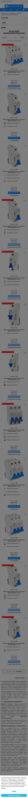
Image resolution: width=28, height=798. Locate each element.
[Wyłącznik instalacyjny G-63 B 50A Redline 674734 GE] (4, 491)
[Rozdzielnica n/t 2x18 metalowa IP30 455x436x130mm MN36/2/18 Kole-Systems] (4, 126)
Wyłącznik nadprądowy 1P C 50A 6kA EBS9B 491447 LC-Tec (14, 172)
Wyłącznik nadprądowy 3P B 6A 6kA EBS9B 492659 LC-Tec (14, 430)
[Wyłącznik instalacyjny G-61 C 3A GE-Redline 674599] (4, 333)
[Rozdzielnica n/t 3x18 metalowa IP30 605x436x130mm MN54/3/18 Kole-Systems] (4, 181)
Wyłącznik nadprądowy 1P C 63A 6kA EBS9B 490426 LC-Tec (14, 120)
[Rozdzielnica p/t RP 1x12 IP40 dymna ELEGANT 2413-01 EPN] (4, 385)
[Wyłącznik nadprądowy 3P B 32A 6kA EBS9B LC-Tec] (4, 436)
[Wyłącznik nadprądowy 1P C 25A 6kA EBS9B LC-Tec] (4, 284)
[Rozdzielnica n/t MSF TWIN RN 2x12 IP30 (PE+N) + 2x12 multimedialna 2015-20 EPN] (4, 233)
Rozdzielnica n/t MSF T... (13, 233)
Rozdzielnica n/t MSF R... (13, 433)
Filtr (22, 37)
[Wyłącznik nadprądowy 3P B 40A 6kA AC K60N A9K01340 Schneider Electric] (4, 543)
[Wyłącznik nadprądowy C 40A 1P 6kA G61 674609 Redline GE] (4, 229)
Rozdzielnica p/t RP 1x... (12, 385)
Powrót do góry (20, 678)
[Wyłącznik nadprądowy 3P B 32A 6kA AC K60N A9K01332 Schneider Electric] (4, 595)
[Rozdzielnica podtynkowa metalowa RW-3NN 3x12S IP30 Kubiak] (4, 546)
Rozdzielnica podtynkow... (13, 546)
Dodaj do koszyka (14, 86)
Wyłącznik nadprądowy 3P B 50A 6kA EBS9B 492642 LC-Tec (14, 485)
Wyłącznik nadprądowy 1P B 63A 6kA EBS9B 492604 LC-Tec (14, 592)
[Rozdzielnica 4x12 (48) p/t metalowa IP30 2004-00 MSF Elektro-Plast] (4, 488)
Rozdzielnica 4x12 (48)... (13, 488)
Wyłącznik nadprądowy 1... (13, 74)
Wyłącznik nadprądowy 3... (13, 123)
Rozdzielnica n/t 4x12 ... (12, 598)
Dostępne (9, 38)
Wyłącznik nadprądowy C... (14, 229)
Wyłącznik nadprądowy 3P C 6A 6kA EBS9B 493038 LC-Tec (14, 71)
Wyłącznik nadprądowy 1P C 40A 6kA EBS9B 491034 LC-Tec (14, 226)
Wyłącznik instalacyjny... (13, 175)
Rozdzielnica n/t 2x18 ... (12, 126)
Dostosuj (3, 788)
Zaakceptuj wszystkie (14, 795)
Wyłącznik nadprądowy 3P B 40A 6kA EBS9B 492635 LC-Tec (14, 540)
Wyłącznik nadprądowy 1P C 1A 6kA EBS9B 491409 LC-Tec (14, 379)
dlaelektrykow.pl (23, 767)
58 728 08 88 (9, 1)
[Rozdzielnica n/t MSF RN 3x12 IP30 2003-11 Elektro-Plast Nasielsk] (4, 433)
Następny (19, 671)
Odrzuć (14, 791)
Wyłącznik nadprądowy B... (13, 647)
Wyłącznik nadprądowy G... (14, 281)
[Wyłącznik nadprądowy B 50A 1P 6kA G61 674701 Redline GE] (4, 647)
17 (13, 671)
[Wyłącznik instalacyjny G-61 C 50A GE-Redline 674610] (4, 175)
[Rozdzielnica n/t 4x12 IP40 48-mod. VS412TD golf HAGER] (4, 598)
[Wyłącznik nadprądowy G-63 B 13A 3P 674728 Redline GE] (4, 281)
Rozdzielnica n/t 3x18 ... (12, 181)
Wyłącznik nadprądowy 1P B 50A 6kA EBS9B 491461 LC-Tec (14, 644)
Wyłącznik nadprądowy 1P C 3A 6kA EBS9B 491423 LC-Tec (14, 330)
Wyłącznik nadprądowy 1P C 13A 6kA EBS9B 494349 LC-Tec (14, 278)
